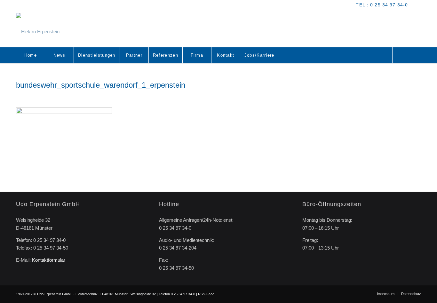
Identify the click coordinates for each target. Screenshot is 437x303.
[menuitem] (30, 55)
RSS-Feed (206, 294)
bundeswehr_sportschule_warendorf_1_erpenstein (100, 85)
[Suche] (406, 55)
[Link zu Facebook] (416, 5)
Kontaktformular (48, 260)
